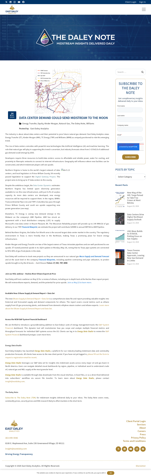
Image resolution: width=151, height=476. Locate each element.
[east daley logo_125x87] (12, 9)
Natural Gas (64, 123)
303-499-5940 (11, 438)
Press (143, 434)
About (142, 427)
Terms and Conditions (134, 441)
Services (141, 424)
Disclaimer (141, 466)
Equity (40, 123)
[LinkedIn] (10, 2)
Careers (142, 431)
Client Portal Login (136, 421)
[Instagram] (15, 2)
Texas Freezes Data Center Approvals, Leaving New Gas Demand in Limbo (135, 255)
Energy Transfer (29, 123)
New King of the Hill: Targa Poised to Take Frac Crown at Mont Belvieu (135, 197)
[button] (143, 9)
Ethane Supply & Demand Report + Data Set (31, 299)
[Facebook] (23, 2)
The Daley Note (78, 123)
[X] (6, 2)
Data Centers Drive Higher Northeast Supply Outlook (135, 217)
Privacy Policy (138, 437)
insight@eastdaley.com (15, 381)
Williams (90, 123)
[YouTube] (19, 2)
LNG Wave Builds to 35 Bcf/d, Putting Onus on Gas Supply (135, 235)
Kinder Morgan (51, 123)
